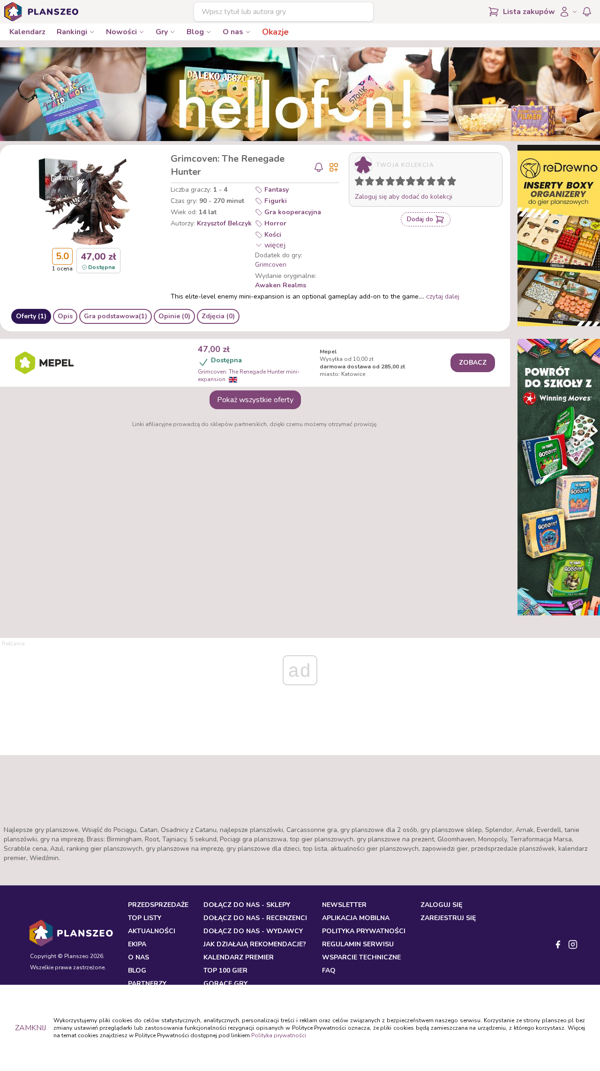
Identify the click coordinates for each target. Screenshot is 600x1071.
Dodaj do (420, 219)
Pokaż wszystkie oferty (255, 400)
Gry (162, 32)
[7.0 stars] (422, 182)
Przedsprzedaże (158, 904)
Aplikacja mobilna (356, 918)
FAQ (329, 970)
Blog (195, 32)
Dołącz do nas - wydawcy (253, 931)
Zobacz (473, 362)
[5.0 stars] (402, 182)
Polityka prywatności (278, 1035)
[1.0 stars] (361, 182)
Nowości (121, 32)
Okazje (275, 31)
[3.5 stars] (388, 182)
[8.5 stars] (439, 182)
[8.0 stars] (433, 182)
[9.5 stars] (449, 182)
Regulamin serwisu (358, 944)
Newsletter (344, 904)
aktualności (151, 931)
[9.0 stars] (443, 182)
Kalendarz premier (238, 957)
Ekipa (137, 944)
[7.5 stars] (429, 182)
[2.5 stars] (377, 182)
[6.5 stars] (418, 182)
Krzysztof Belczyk (224, 223)
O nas (233, 32)
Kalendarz (27, 32)
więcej (274, 245)
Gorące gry (225, 983)
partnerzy (147, 983)
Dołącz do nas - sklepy (246, 904)
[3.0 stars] (382, 182)
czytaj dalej (442, 296)
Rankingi (72, 32)
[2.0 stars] (371, 182)
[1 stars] (357, 182)
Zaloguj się (441, 904)
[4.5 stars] (398, 182)
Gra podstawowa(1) (115, 316)
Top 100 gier (225, 970)
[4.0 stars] (392, 182)
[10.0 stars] (453, 182)
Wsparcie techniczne (361, 957)
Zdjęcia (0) (218, 316)
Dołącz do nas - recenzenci (255, 918)
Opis (65, 316)
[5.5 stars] (408, 182)
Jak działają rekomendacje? (254, 944)
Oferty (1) (31, 316)
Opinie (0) (174, 316)
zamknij (30, 1028)
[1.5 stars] (367, 182)
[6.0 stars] (413, 182)
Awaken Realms (280, 285)
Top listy (144, 918)
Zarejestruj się (448, 918)
